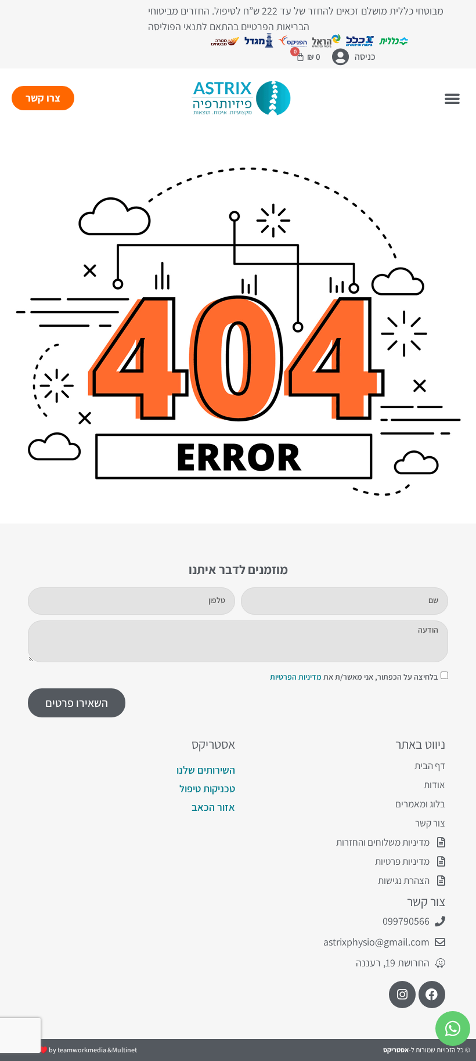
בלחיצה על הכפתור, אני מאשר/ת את (354, 677)
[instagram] (402, 994)
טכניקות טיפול (207, 788)
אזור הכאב (213, 807)
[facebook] (432, 994)
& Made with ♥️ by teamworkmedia (59, 1049)
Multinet (124, 1049)
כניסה (365, 56)
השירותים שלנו (205, 770)
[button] (452, 98)
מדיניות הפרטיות (296, 677)
